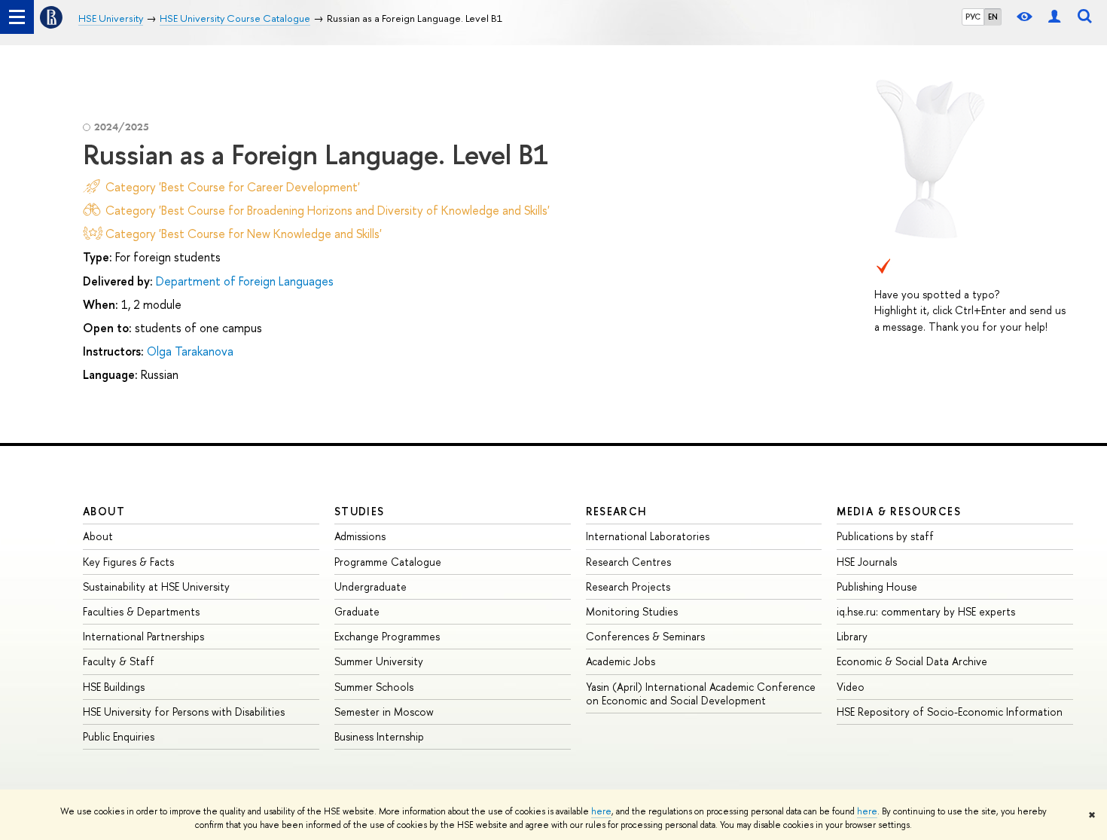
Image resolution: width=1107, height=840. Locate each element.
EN (993, 16)
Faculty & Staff (118, 661)
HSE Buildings (114, 687)
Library (852, 636)
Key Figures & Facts (128, 561)
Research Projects (628, 586)
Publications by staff (885, 536)
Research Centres (628, 561)
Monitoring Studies (632, 611)
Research (617, 511)
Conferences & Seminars (645, 636)
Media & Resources (899, 511)
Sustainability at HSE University (156, 586)
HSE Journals (867, 561)
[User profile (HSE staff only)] (1054, 17)
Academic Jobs (620, 661)
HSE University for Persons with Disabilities (184, 711)
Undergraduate (370, 586)
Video (851, 687)
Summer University (378, 661)
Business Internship (379, 736)
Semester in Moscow (384, 711)
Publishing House (877, 586)
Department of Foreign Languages (245, 281)
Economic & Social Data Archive (912, 661)
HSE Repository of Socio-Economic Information (950, 711)
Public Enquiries (118, 736)
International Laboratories (647, 536)
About (104, 511)
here (601, 811)
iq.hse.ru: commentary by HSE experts (926, 611)
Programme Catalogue (387, 561)
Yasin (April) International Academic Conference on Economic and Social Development (701, 693)
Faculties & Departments (141, 611)
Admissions (360, 536)
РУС (972, 16)
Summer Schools (373, 687)
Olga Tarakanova (190, 351)
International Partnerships (143, 636)
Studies (359, 511)
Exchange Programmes (387, 636)
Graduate (357, 611)
